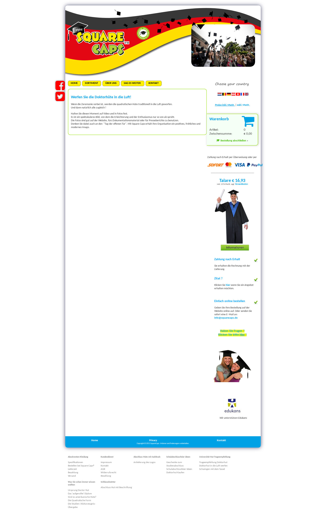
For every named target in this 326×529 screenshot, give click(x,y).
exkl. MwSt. (243, 105)
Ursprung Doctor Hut (78, 490)
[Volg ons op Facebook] (60, 88)
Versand (72, 476)
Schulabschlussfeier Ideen (179, 469)
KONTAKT (153, 83)
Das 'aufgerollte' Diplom (80, 493)
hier (228, 285)
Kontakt (221, 440)
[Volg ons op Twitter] (60, 99)
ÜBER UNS (111, 83)
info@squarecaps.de (226, 318)
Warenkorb (219, 119)
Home (94, 440)
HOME (74, 83)
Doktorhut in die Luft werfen (213, 466)
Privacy (153, 440)
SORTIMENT (91, 83)
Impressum (106, 462)
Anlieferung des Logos (144, 462)
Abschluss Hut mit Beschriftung (116, 487)
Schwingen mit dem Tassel (212, 469)
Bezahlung (73, 472)
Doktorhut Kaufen (175, 472)
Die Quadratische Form (79, 500)
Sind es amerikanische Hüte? (82, 497)
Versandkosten (241, 184)
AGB (103, 469)
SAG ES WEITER (132, 83)
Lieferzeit (72, 469)
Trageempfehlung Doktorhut (213, 462)
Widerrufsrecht (108, 472)
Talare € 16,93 (232, 181)
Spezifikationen (75, 462)
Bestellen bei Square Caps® (81, 466)
